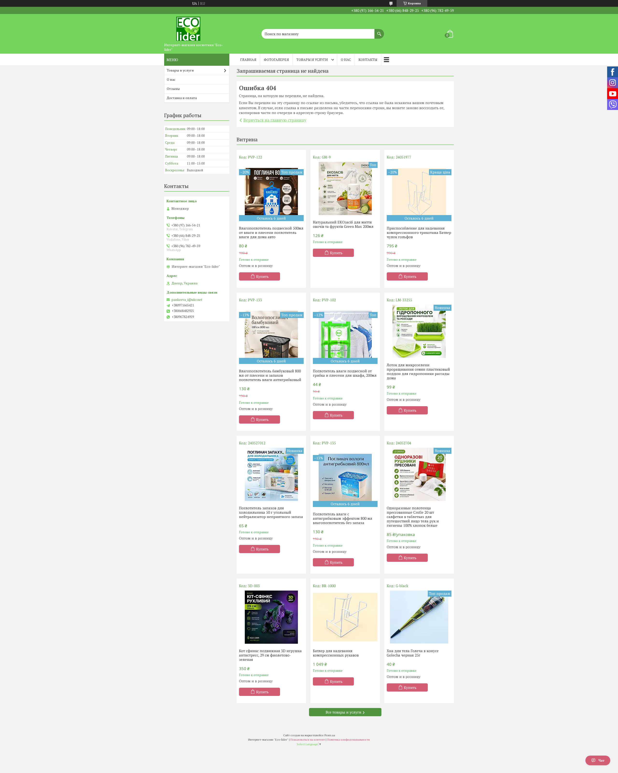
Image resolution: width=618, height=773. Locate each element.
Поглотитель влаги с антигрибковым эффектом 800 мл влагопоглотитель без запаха (342, 518)
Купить (262, 276)
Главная (248, 59)
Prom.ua (329, 735)
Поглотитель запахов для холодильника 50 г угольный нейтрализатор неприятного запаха (271, 512)
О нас (346, 59)
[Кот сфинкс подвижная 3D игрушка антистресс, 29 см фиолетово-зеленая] (271, 617)
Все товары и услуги (343, 712)
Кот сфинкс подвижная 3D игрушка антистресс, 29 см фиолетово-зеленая (270, 655)
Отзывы (173, 88)
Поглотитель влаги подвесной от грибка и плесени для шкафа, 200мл (345, 373)
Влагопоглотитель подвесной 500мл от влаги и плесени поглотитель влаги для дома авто (271, 232)
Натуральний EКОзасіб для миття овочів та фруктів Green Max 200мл (343, 224)
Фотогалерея (276, 59)
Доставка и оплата (182, 97)
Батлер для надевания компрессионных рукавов (336, 653)
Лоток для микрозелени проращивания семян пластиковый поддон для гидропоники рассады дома (418, 371)
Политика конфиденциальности (348, 739)
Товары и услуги (312, 59)
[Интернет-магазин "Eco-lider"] (188, 27)
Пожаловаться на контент (307, 739)
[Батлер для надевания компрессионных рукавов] (345, 617)
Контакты (367, 59)
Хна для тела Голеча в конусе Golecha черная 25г (413, 653)
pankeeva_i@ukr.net (186, 299)
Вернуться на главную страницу (274, 120)
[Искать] (379, 31)
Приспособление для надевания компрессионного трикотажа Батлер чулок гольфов (419, 232)
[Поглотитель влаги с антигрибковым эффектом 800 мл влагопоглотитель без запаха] (345, 477)
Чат (601, 760)
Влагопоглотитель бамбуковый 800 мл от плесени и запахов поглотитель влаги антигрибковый (270, 375)
